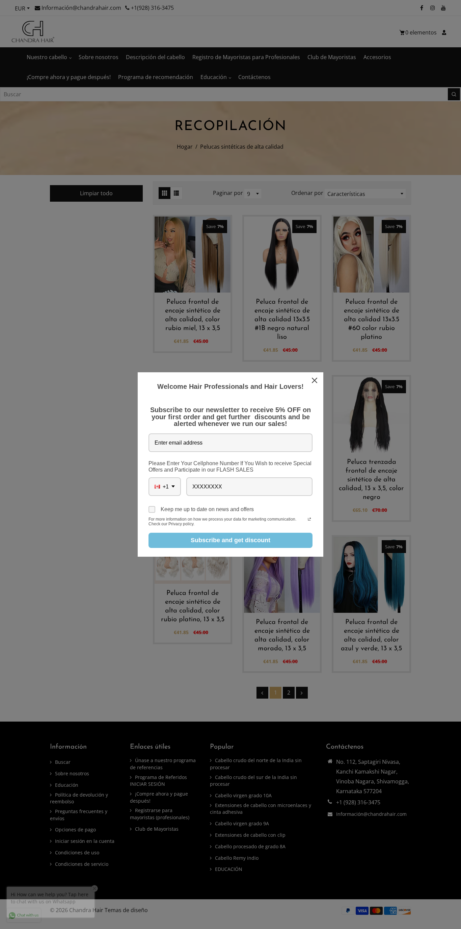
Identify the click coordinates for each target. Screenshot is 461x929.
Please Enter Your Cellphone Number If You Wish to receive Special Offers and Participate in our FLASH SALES (229, 466)
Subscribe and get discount (230, 540)
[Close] (315, 380)
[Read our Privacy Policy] (309, 520)
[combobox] (164, 486)
